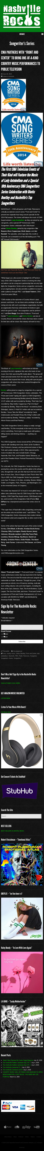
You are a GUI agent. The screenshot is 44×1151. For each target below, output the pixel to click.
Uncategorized (17, 651)
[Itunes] (7, 1127)
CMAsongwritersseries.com (14, 553)
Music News (8, 1137)
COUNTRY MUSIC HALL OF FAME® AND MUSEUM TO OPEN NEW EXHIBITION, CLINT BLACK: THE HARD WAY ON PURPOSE (23, 1074)
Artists (27, 1137)
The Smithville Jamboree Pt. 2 (12, 1067)
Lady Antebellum (18, 220)
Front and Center (31, 653)
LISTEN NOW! (5, 698)
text (6, 637)
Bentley (3, 390)
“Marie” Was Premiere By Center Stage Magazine (18, 1060)
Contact (39, 1137)
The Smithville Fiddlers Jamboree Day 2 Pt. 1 (17, 1065)
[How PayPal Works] (18, 1111)
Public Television (24, 656)
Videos (33, 1137)
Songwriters (17, 658)
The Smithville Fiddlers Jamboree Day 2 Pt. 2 (17, 1062)
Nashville (11, 656)
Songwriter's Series (7, 658)
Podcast (20, 1137)
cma (4, 653)
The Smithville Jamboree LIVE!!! (13, 1070)
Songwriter (33, 656)
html (6, 634)
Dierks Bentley (11, 228)
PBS (16, 656)
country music (11, 653)
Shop (15, 1137)
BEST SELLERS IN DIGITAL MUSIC (12, 831)
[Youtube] (37, 1127)
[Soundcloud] (16, 1127)
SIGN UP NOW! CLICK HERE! (10, 683)
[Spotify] (26, 1127)
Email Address (6, 620)
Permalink (6, 651)
